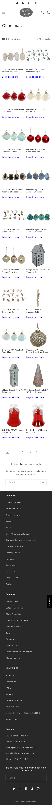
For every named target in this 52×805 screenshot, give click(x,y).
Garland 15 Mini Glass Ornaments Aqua (35, 71)
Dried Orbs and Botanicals (18, 534)
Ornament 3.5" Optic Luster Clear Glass (37, 111)
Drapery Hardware (14, 546)
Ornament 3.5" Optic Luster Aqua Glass (13, 351)
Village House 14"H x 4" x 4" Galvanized (14, 391)
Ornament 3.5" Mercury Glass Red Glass (35, 151)
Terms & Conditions (15, 700)
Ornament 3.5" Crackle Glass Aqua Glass (11, 151)
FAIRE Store (11, 719)
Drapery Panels (13, 553)
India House (22, 801)
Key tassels (11, 565)
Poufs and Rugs (13, 509)
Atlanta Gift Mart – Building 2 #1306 (23, 713)
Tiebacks (10, 559)
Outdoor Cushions (14, 608)
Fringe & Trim (12, 578)
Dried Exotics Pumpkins (17, 620)
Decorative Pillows (14, 502)
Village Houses (13, 658)
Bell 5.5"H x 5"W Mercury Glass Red (36, 431)
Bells (8, 633)
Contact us (11, 682)
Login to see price (11, 77)
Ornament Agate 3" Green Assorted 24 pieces (37, 231)
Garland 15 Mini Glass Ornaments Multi (11, 231)
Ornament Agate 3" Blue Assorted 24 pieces (36, 191)
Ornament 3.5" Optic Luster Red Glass (13, 111)
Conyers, (10, 741)
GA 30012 (20, 741)
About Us (10, 675)
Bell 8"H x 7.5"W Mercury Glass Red (12, 431)
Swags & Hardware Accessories (21, 540)
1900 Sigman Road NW (17, 736)
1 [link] (7, 452)
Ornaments (11, 639)
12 (37, 452)
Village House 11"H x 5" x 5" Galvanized (38, 271)
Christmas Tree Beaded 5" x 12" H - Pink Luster (38, 391)
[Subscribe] (43, 482)
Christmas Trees (13, 626)
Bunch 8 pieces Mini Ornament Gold (34, 311)
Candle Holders (13, 515)
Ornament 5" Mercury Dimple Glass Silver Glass (37, 351)
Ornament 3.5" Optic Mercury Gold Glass (10, 271)
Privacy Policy (12, 707)
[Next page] (45, 452)
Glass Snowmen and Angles (19, 652)
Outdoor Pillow (12, 601)
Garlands (10, 584)
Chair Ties (10, 571)
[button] (3, 12)
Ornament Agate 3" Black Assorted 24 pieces (12, 191)
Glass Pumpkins (13, 614)
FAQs (8, 688)
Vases (8, 521)
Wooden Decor (13, 645)
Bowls (8, 527)
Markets (9, 694)
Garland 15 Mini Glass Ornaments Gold (11, 311)
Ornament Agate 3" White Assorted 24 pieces (12, 71)
